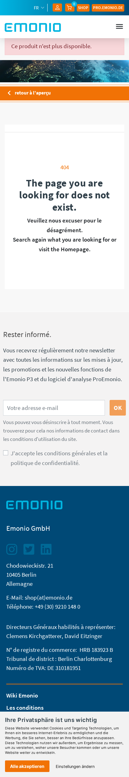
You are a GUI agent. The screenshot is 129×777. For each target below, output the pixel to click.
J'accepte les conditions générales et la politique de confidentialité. (59, 458)
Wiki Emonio (22, 695)
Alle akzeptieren (27, 766)
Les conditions (25, 707)
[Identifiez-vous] (57, 7)
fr (37, 8)
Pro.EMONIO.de (108, 7)
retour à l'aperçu (28, 93)
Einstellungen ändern (75, 766)
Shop (83, 7)
